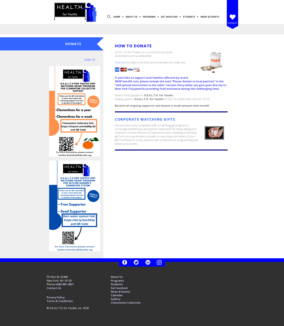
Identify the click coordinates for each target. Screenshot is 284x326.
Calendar (117, 295)
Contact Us (54, 288)
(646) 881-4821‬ (64, 284)
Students (189, 16)
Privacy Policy (56, 297)
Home (116, 16)
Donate (232, 22)
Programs (149, 16)
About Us (131, 16)
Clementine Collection (126, 302)
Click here (120, 62)
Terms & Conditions (60, 301)
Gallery (115, 299)
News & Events (210, 16)
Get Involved (169, 16)
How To (89, 60)
